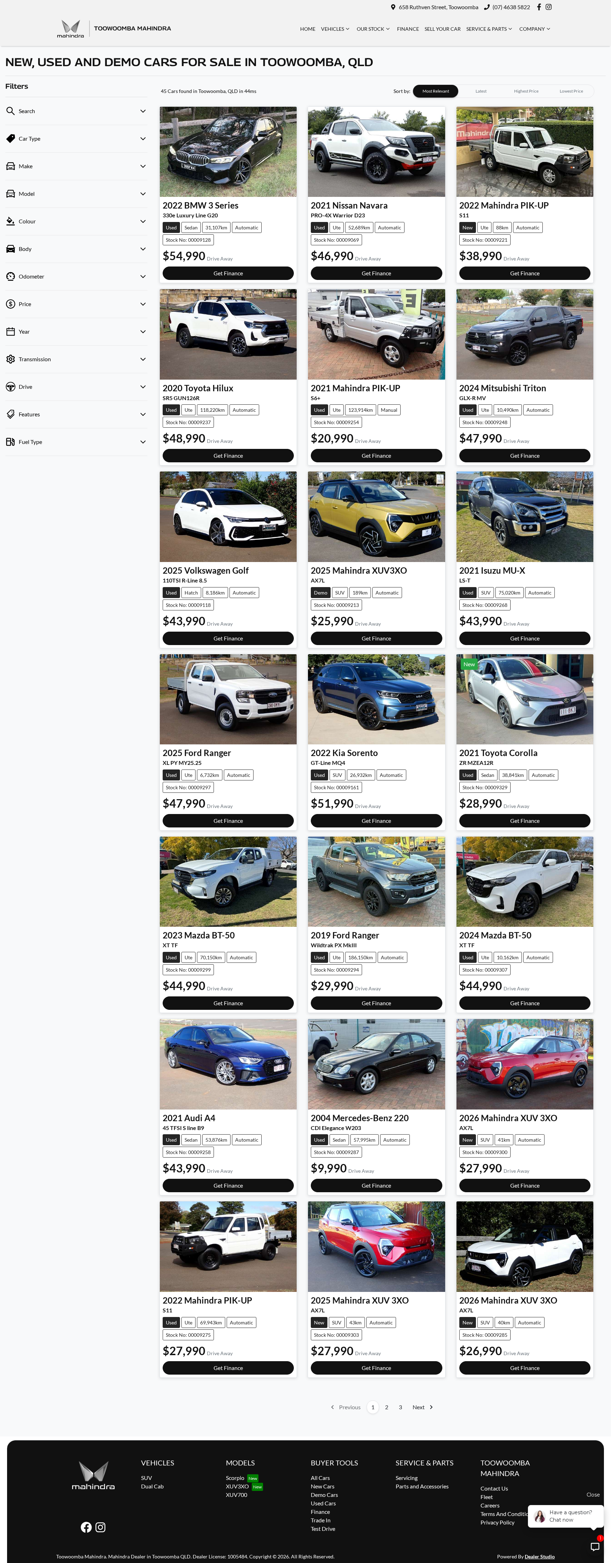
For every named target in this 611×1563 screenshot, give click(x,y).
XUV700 (236, 1494)
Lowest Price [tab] (571, 91)
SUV (146, 1477)
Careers (490, 1505)
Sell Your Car (443, 29)
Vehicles (332, 29)
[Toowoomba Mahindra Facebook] (540, 7)
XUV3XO (237, 1486)
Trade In (321, 1520)
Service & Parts (486, 29)
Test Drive (323, 1528)
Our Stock (370, 29)
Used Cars (323, 1503)
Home (307, 29)
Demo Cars (324, 1494)
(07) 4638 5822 (511, 7)
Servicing (407, 1477)
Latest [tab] (481, 91)
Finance (408, 29)
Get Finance (228, 273)
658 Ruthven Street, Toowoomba (438, 7)
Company (532, 29)
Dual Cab (152, 1486)
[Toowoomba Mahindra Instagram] (550, 7)
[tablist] (503, 91)
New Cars (322, 1486)
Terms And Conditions (508, 1513)
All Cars (320, 1477)
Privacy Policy (497, 1522)
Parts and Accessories (422, 1486)
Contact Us (494, 1488)
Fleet (487, 1496)
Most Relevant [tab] (436, 91)
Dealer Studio (540, 1556)
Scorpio (235, 1477)
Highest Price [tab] (526, 91)
